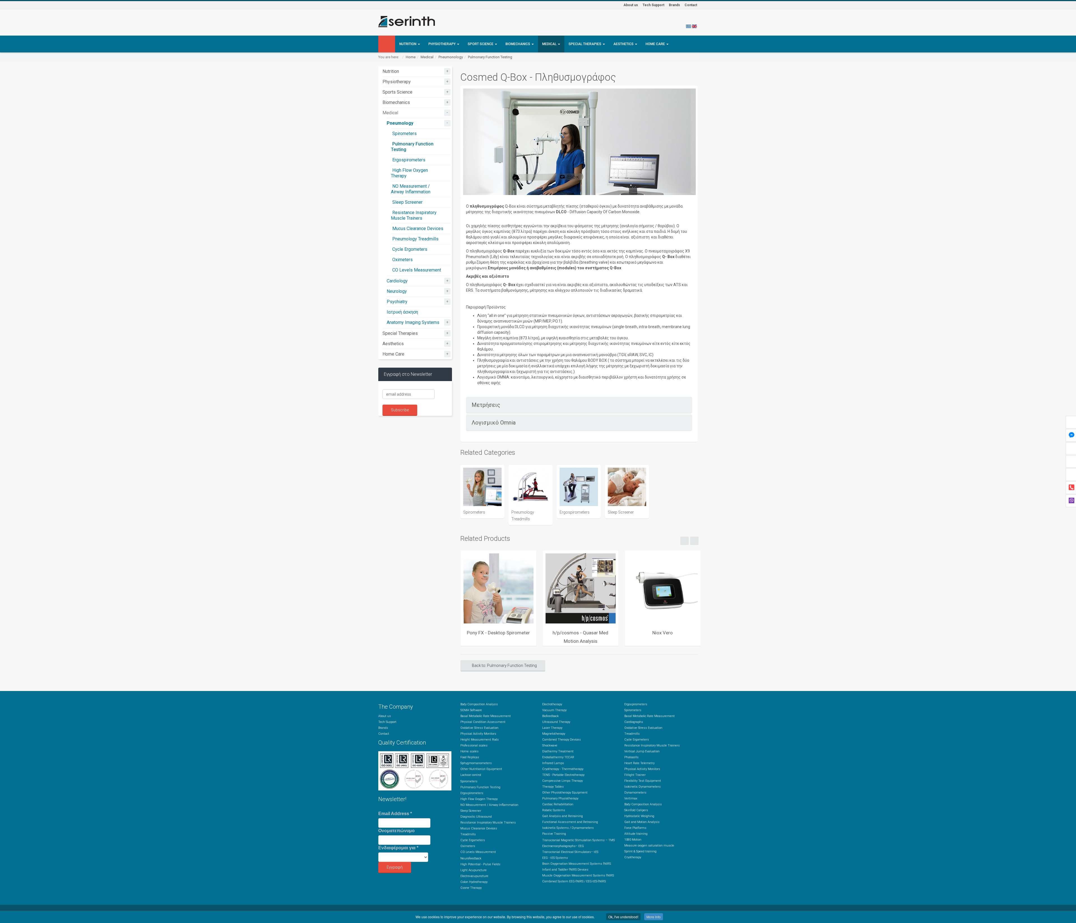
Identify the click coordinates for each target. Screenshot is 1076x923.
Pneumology (400, 123)
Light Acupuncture (473, 870)
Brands (674, 5)
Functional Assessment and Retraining (570, 822)
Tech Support (653, 5)
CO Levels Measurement (416, 270)
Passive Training (554, 834)
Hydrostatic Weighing (639, 816)
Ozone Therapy (471, 888)
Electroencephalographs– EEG (563, 846)
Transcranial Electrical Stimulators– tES (570, 852)
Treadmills (468, 834)
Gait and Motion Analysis (642, 822)
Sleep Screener (407, 202)
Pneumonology (451, 57)
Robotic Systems (553, 810)
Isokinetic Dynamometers (642, 787)
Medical (549, 44)
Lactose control (470, 775)
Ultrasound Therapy (556, 722)
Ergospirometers (408, 160)
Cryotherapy (632, 857)
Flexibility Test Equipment (642, 781)
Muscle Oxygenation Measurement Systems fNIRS (578, 875)
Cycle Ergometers (409, 249)
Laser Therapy (552, 728)
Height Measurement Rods (479, 739)
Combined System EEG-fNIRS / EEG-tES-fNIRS (574, 881)
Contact (691, 5)
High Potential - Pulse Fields (480, 864)
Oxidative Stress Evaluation (479, 728)
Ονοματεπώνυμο (396, 830)
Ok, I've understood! (623, 916)
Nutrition (408, 44)
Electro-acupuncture (474, 876)
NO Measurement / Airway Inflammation (410, 189)
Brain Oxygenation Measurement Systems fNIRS (576, 864)
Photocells (631, 757)
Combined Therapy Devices (561, 739)
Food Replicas (469, 757)
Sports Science (397, 92)
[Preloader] (498, 588)
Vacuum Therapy (554, 710)
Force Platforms (635, 828)
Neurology (397, 291)
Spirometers (404, 133)
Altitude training (636, 834)
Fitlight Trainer (635, 775)
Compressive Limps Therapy (562, 781)
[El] (688, 26)
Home (411, 57)
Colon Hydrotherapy (474, 882)
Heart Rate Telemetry (639, 763)
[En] (694, 26)
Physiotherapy (442, 44)
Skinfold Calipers (636, 810)
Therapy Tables (553, 787)
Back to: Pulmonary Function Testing (504, 665)
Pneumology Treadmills (415, 239)
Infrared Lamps (553, 763)
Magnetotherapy (553, 734)
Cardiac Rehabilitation (557, 804)
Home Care (656, 44)
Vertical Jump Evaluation (642, 751)
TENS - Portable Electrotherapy (563, 775)
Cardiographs (633, 722)
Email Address (395, 813)
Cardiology (397, 281)
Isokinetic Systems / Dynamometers (568, 828)
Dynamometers (635, 792)
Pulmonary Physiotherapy (560, 798)
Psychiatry (397, 301)
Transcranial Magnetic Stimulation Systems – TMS (578, 840)
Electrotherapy (552, 704)
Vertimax (630, 798)
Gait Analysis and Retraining (562, 816)
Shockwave (549, 745)
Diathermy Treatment (558, 751)
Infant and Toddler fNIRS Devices (565, 869)
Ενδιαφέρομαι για (398, 847)
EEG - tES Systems (555, 858)
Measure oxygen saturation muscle (649, 845)
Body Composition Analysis (479, 704)
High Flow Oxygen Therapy (479, 799)
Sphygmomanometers (476, 763)
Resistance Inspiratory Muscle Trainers (414, 215)
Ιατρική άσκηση (402, 312)
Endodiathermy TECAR (558, 757)
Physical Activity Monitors (478, 734)
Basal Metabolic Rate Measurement (485, 716)
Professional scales (474, 745)
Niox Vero (662, 633)
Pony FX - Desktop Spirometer (498, 633)
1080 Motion (632, 839)
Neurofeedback (470, 858)
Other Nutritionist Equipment (481, 769)
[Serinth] (406, 21)
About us (630, 5)
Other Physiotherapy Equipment (565, 792)
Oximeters (402, 259)
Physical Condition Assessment (482, 722)
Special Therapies (585, 44)
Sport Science (481, 44)
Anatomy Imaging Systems (413, 322)
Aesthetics (623, 44)
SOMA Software (471, 710)
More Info (653, 916)
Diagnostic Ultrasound (476, 816)
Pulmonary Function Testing (490, 57)
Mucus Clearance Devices (417, 228)
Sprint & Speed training (640, 851)
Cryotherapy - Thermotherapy (562, 769)
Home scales (469, 751)
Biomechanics (518, 44)
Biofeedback (550, 716)
